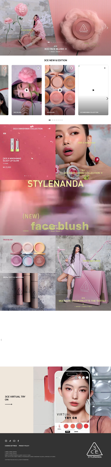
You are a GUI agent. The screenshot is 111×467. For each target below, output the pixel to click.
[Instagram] (6, 441)
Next (107, 28)
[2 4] (54, 363)
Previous (4, 28)
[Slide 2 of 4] (26, 175)
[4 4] (58, 363)
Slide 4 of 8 (55, 42)
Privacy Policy (24, 446)
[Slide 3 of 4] (28, 175)
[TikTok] (10, 441)
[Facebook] (18, 441)
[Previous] (3, 142)
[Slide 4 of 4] (30, 175)
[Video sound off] (5, 68)
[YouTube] (14, 441)
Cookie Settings (11, 445)
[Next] (52, 142)
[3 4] (56, 363)
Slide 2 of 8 (51, 42)
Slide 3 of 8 (53, 42)
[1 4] (52, 363)
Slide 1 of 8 (49, 42)
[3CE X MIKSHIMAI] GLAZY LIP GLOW (12, 159)
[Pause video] (27, 90)
